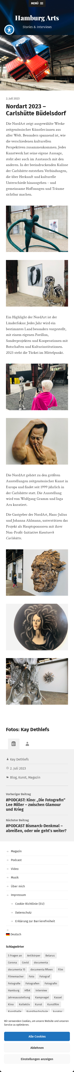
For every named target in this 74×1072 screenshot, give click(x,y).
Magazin (34, 777)
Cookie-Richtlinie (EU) (29, 904)
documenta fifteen (41, 969)
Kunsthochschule (37, 1011)
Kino (11, 1004)
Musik (14, 877)
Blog (13, 777)
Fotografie (14, 983)
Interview (41, 990)
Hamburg (13, 990)
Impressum (18, 895)
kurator (57, 1011)
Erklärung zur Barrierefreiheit (35, 921)
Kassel (58, 997)
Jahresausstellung (19, 997)
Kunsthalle (14, 1011)
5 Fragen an (15, 955)
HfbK (27, 990)
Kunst (22, 777)
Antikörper (33, 955)
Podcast (16, 860)
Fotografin (51, 983)
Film (60, 969)
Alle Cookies (37, 1036)
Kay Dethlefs (19, 759)
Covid (25, 962)
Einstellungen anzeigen (37, 1059)
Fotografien (32, 983)
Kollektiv (24, 1004)
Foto (31, 976)
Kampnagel (42, 997)
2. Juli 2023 (18, 768)
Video (14, 869)
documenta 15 (16, 969)
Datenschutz (23, 912)
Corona (12, 962)
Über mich (18, 886)
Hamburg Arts (37, 17)
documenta (41, 962)
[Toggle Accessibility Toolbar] (9, 30)
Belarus (50, 955)
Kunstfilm (53, 1004)
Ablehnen (37, 1048)
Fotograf (44, 976)
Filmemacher (16, 976)
